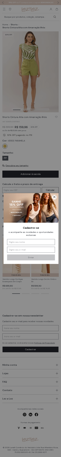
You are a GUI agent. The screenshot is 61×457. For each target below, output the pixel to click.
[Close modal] (54, 197)
